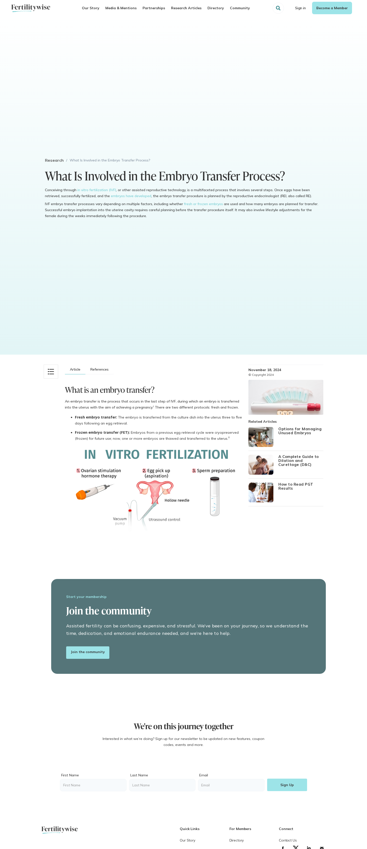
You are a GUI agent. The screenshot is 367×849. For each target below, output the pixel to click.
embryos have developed (131, 196)
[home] (30, 8)
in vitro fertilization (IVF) (96, 190)
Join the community (88, 652)
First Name (70, 775)
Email (203, 775)
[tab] (75, 369)
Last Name (139, 775)
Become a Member (332, 8)
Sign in (300, 8)
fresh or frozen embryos (203, 204)
